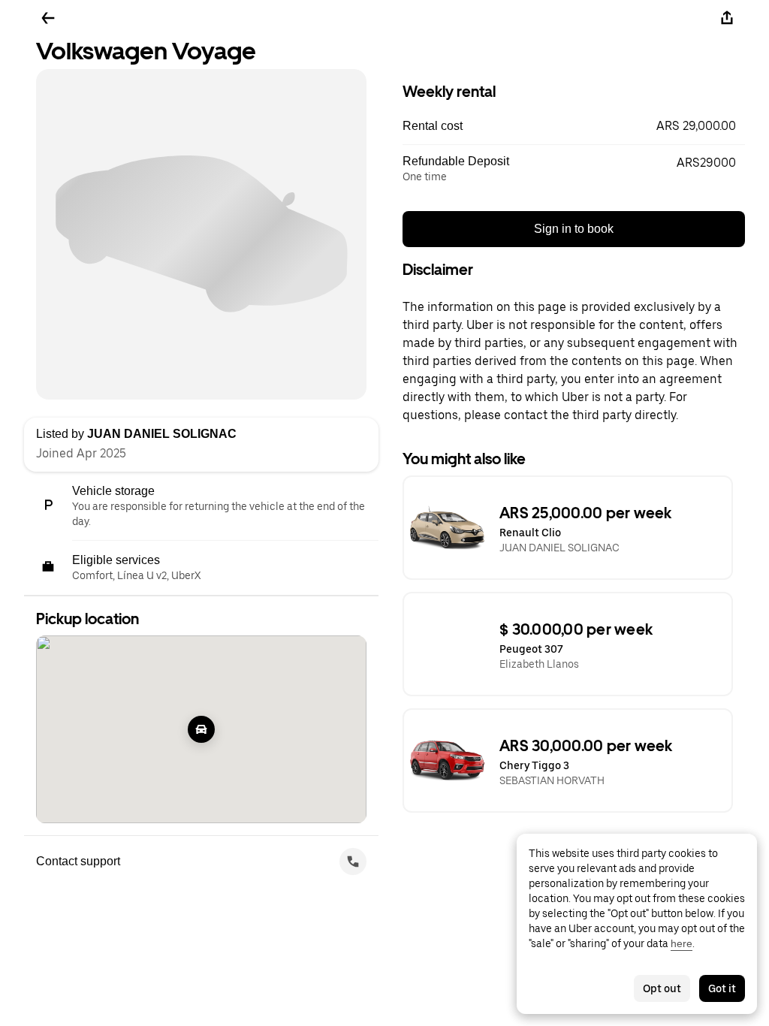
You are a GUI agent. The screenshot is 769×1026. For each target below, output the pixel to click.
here (681, 943)
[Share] (727, 18)
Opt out (662, 988)
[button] (574, 126)
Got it (722, 988)
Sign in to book (574, 228)
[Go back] (48, 18)
